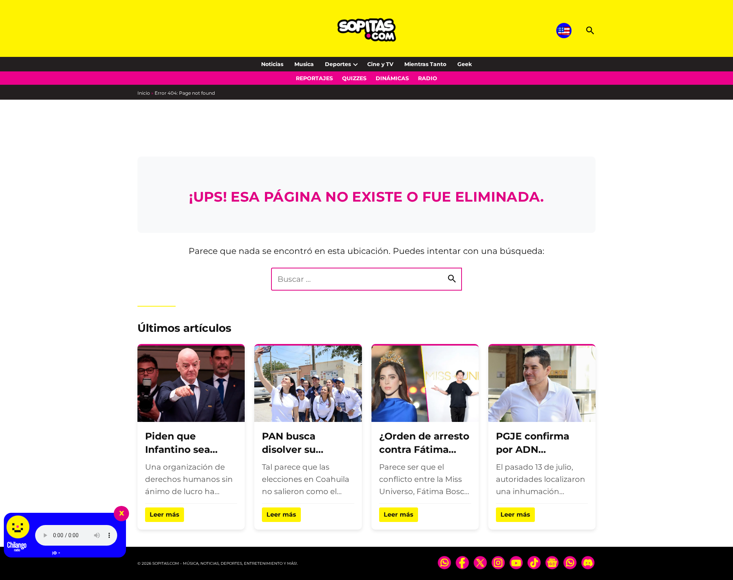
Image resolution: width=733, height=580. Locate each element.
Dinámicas (392, 78)
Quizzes (354, 78)
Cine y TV (380, 64)
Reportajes (314, 78)
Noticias (272, 64)
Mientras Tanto (425, 64)
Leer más (164, 514)
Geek (464, 64)
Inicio (143, 93)
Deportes (338, 64)
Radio (427, 78)
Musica (304, 64)
